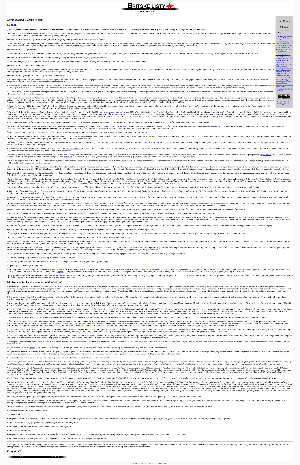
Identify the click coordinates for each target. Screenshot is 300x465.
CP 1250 (284, 103)
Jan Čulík (12, 25)
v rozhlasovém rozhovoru (109, 112)
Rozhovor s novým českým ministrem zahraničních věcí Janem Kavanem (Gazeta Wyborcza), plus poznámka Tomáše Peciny (284, 81)
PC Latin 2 (286, 101)
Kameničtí (283, 104)
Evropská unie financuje (117, 126)
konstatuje (216, 126)
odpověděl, (68, 157)
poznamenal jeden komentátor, (84, 323)
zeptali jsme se (266, 155)
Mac (289, 103)
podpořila (60, 272)
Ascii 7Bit (279, 101)
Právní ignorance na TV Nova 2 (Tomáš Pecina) (284, 42)
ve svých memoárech (74, 149)
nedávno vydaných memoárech (147, 142)
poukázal (31, 348)
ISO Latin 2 (149, 463)
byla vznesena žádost (151, 270)
